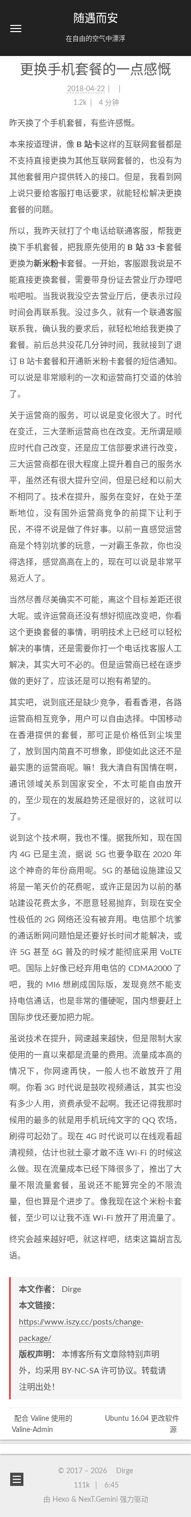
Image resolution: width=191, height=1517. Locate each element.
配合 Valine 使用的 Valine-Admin (42, 1424)
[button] (15, 28)
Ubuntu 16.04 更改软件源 (142, 1424)
